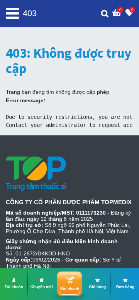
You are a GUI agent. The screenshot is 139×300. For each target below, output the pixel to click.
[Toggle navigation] (12, 13)
